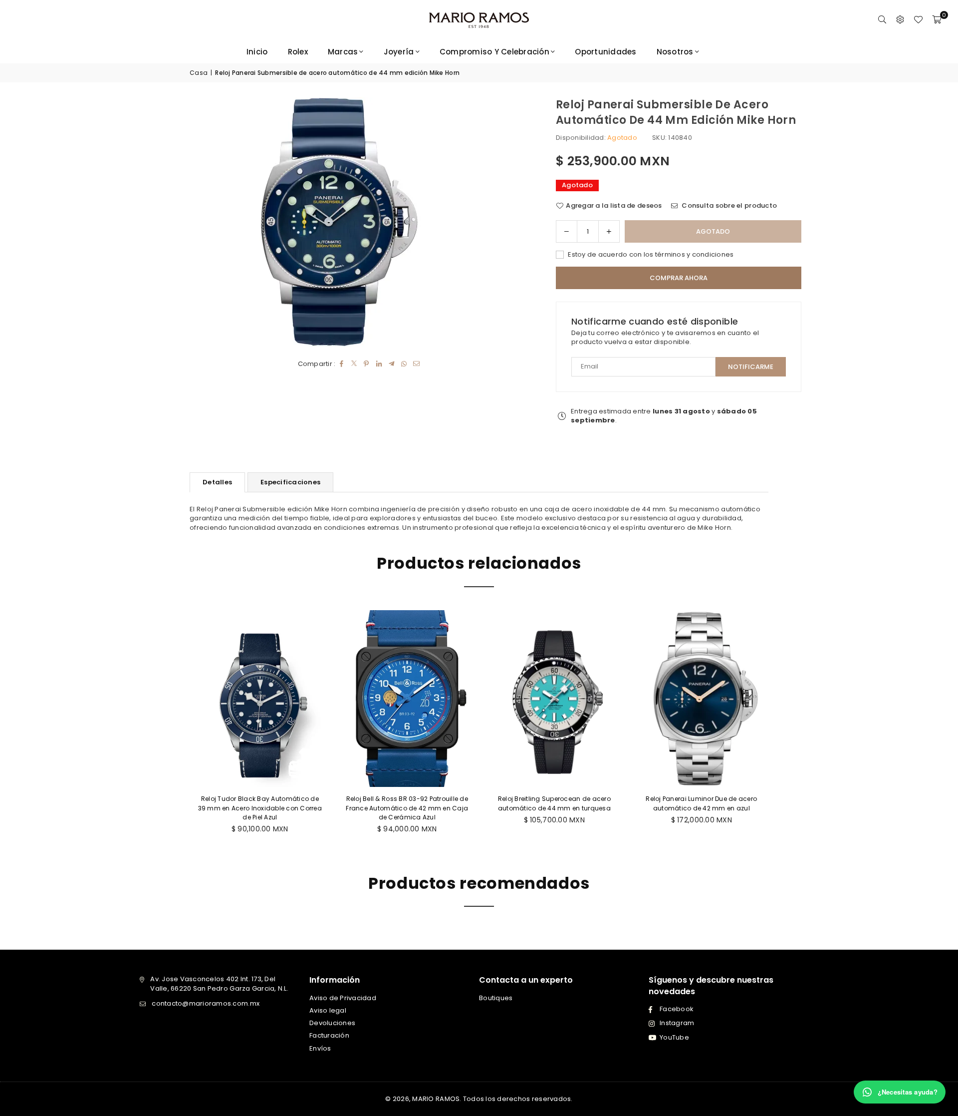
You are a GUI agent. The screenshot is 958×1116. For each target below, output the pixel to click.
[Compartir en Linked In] (379, 364)
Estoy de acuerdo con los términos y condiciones (649, 254)
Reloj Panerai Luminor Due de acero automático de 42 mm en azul (699, 803)
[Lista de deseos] (918, 20)
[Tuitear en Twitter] (354, 364)
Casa (199, 73)
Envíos (320, 1048)
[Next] (775, 728)
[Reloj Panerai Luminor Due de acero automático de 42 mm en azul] (700, 698)
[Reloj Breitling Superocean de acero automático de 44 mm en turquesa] (552, 698)
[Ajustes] (900, 20)
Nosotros (675, 51)
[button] (937, 20)
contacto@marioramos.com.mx (205, 1003)
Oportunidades (605, 51)
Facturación (329, 1035)
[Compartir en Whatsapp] (404, 364)
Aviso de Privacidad (342, 998)
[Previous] (182, 728)
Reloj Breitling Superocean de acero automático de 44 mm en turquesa (552, 803)
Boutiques (495, 998)
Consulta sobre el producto (728, 205)
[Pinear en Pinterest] (366, 364)
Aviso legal (327, 1010)
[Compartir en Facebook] (341, 364)
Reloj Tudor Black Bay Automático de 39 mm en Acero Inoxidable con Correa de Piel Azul (258, 807)
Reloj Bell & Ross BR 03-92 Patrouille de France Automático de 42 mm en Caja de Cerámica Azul (405, 807)
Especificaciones (290, 482)
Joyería (399, 51)
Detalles (217, 482)
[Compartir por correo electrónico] (416, 364)
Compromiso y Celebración (494, 51)
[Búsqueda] (882, 20)
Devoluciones (332, 1023)
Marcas (343, 51)
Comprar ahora (679, 278)
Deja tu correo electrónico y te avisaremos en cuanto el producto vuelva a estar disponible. (665, 338)
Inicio (257, 51)
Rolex (298, 51)
